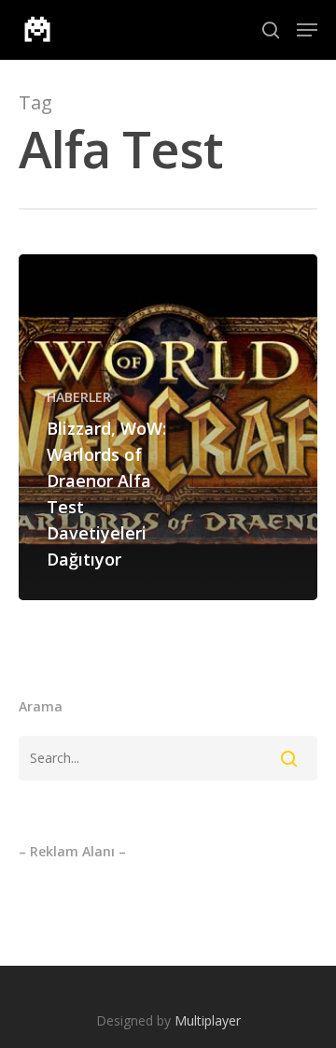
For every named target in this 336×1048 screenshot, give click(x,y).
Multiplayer (208, 1020)
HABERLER (79, 397)
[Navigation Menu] (307, 30)
